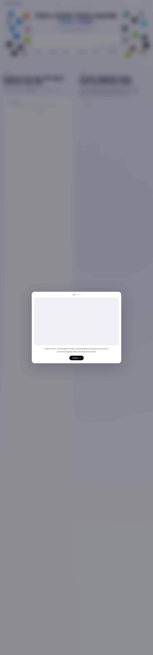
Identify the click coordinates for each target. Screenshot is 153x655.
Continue (75, 358)
